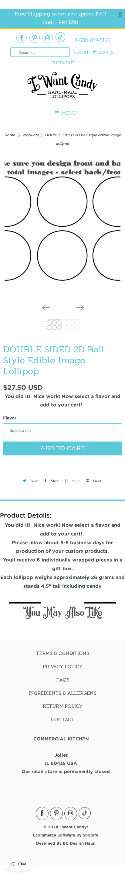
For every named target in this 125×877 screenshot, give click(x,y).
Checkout (62, 62)
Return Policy (63, 706)
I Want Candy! (73, 827)
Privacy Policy (63, 666)
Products (31, 135)
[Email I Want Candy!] (60, 37)
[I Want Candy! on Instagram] (47, 38)
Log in (81, 52)
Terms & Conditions (62, 653)
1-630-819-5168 (93, 40)
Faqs (62, 680)
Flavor (9, 418)
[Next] (79, 307)
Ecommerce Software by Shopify (65, 835)
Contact (62, 719)
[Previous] (45, 307)
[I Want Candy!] (62, 88)
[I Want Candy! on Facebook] (21, 38)
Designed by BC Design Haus (65, 843)
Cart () (106, 52)
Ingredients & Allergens (62, 693)
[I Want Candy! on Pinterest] (34, 38)
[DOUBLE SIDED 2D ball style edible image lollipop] (62, 227)
